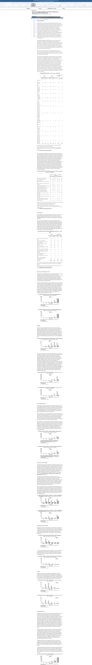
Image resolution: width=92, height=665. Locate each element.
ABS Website (52, 1)
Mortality (41, 19)
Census (40, 8)
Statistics (28, 8)
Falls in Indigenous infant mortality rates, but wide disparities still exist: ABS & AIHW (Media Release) (34, 31)
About (63, 8)
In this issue (34, 22)
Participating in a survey (51, 8)
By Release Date (34, 10)
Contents (38, 19)
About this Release (34, 24)
